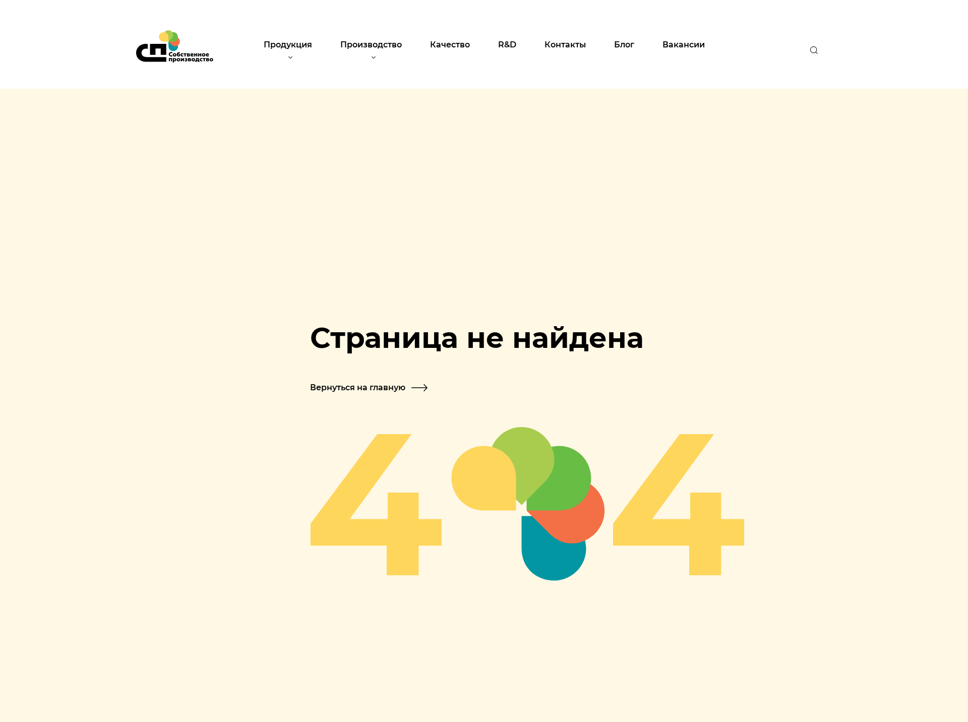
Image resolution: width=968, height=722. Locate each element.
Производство (371, 44)
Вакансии (683, 44)
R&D (507, 44)
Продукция (288, 44)
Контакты (565, 44)
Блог (624, 44)
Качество (450, 44)
